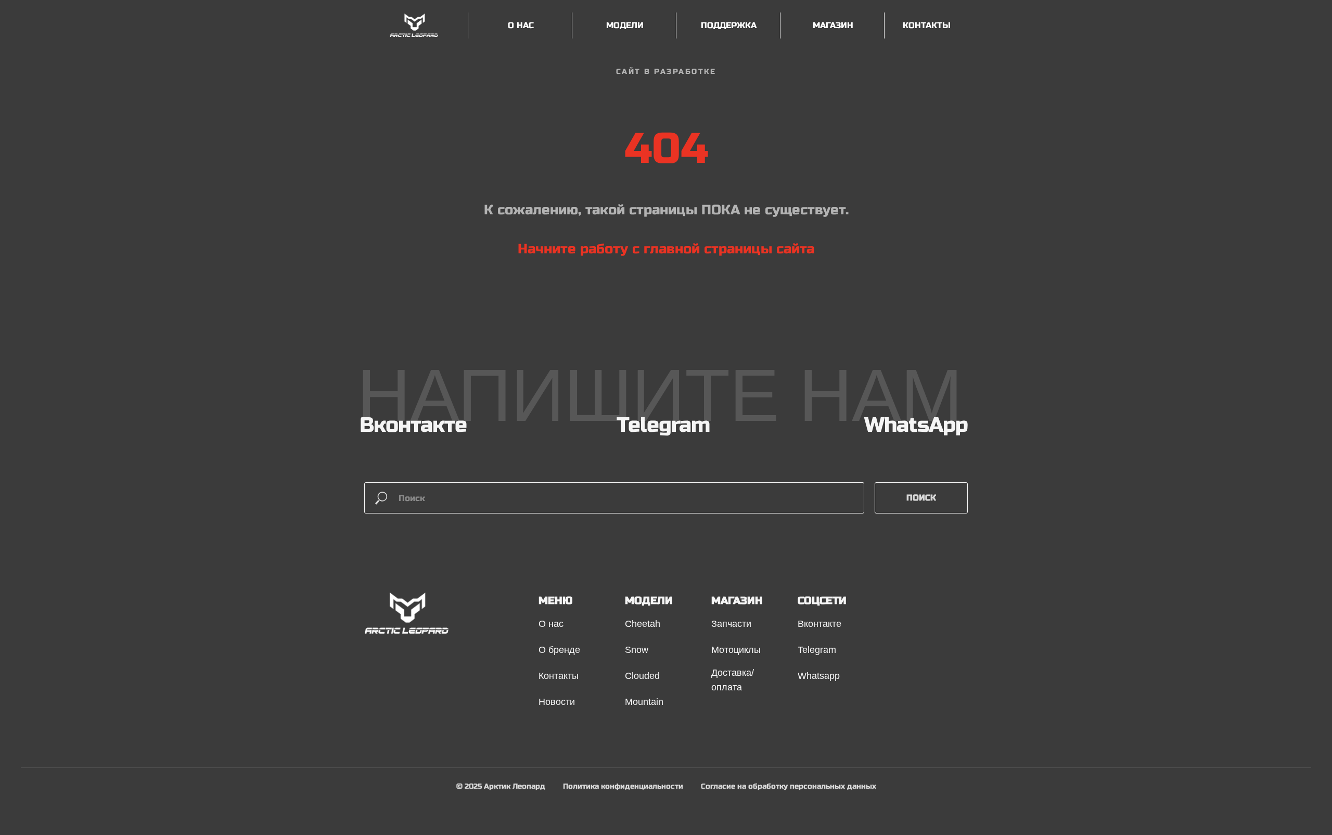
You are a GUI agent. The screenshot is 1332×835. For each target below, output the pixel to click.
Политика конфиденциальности (623, 786)
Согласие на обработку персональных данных (788, 786)
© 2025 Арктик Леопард (500, 786)
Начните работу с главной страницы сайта (666, 249)
